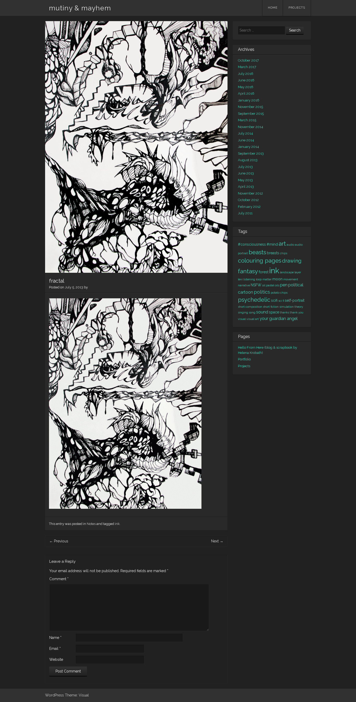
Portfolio (244, 359)
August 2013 (247, 160)
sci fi (281, 300)
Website (56, 659)
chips (283, 253)
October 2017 (248, 60)
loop (259, 279)
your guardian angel (279, 318)
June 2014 (246, 140)
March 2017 (247, 67)
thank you (296, 312)
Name (55, 638)
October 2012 (248, 200)
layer (297, 272)
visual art (253, 318)
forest (263, 272)
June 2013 (246, 173)
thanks (284, 312)
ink (117, 524)
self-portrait (294, 300)
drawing (292, 261)
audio (290, 244)
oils (277, 285)
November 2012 (250, 193)
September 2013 (251, 153)
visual (242, 318)
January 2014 (248, 147)
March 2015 (247, 120)
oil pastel (268, 285)
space (274, 312)
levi (240, 279)
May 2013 (245, 180)
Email (55, 648)
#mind (272, 244)
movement (290, 279)
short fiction (271, 306)
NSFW (256, 285)
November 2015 (250, 107)
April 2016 (246, 93)
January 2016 (248, 100)
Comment (59, 579)
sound (262, 312)
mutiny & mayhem (80, 8)
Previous (58, 541)
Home (273, 7)
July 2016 (245, 74)
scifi (274, 300)
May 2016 (245, 87)
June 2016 (246, 80)
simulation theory (291, 306)
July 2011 (245, 213)
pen (283, 284)
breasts (273, 253)
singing (243, 312)
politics (262, 292)
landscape (287, 272)
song (252, 312)
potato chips (279, 292)
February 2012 (249, 207)
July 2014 (245, 133)
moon (277, 279)
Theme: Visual (77, 695)
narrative (244, 285)
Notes (91, 524)
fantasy (248, 271)
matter (267, 279)
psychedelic (254, 299)
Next (217, 541)
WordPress (54, 695)
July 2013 (245, 167)
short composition (250, 306)
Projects (297, 7)
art (282, 243)
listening (249, 279)
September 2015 (251, 114)
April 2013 (246, 187)
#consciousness (252, 244)
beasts (257, 252)
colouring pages (259, 260)
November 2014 (250, 127)
